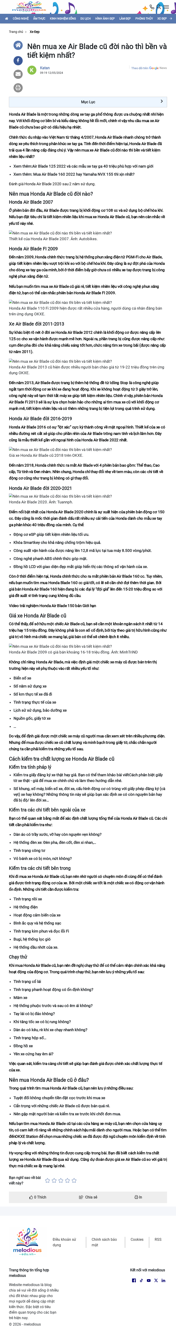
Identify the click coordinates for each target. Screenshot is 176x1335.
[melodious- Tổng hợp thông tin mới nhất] (31, 7)
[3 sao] (60, 1180)
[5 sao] (74, 1180)
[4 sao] (67, 1180)
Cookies (137, 1239)
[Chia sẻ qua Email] (18, 74)
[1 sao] (47, 1180)
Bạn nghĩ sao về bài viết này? (25, 1180)
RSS (158, 1239)
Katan (45, 68)
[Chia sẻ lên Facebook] (18, 60)
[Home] (18, 45)
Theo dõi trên (139, 68)
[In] (18, 87)
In (140, 1197)
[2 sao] (54, 1180)
